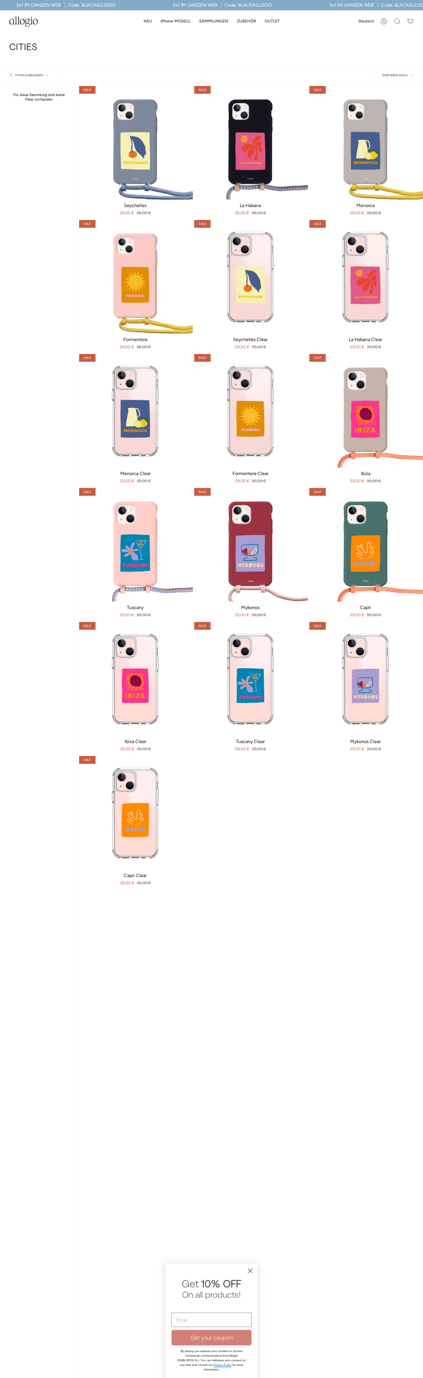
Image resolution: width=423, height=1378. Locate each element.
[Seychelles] (135, 142)
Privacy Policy (223, 1308)
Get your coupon (211, 1281)
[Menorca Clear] (135, 410)
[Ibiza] (365, 410)
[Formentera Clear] (250, 410)
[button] (175, 21)
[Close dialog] (250, 1215)
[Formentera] (135, 276)
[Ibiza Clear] (135, 678)
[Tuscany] (135, 544)
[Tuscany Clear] (250, 678)
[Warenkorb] (410, 21)
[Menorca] (365, 142)
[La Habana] (250, 142)
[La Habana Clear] (365, 276)
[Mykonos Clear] (365, 678)
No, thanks (211, 1329)
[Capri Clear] (135, 812)
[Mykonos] (250, 544)
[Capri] (365, 544)
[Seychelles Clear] (250, 276)
